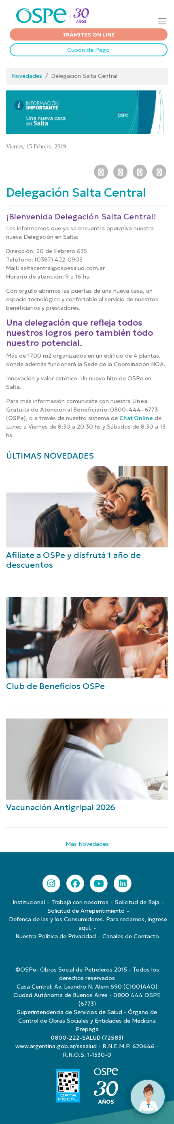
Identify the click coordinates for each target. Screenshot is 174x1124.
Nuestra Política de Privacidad (55, 936)
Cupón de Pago (88, 50)
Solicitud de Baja (137, 902)
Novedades (27, 75)
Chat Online (136, 418)
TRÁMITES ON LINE (88, 34)
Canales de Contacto (130, 936)
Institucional (29, 902)
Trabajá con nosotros (79, 902)
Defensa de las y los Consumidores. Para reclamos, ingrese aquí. (88, 923)
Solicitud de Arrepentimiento (86, 910)
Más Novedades (87, 843)
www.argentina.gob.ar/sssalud (56, 1046)
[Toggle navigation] (162, 21)
